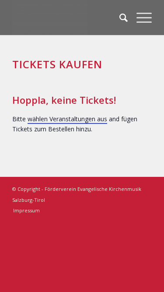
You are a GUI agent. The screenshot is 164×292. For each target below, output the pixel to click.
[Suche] (119, 17)
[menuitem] (119, 17)
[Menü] (140, 17)
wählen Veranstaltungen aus (67, 119)
